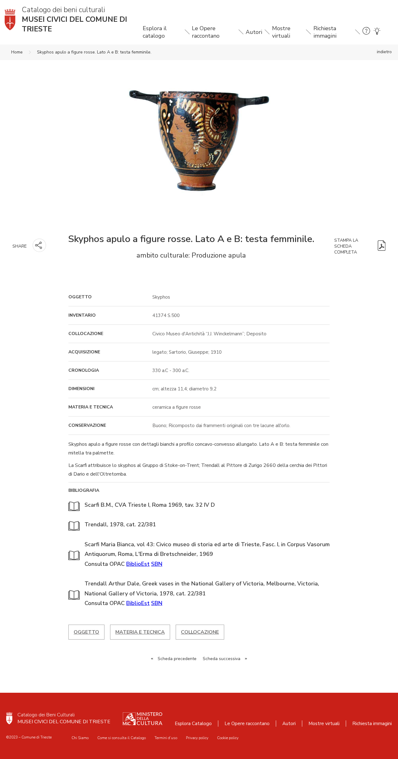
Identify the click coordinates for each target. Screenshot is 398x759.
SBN (156, 564)
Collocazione (200, 632)
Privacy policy (197, 737)
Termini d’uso (166, 737)
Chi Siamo (80, 737)
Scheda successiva (221, 659)
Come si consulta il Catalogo (121, 737)
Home (17, 52)
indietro (384, 52)
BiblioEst (138, 564)
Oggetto (86, 632)
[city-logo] (9, 718)
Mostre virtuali (281, 32)
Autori (254, 32)
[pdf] (382, 246)
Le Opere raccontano (206, 32)
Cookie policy (227, 737)
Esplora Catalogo (193, 723)
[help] (366, 32)
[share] (39, 245)
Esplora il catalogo (155, 32)
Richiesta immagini (324, 32)
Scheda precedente (177, 659)
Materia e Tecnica (140, 632)
